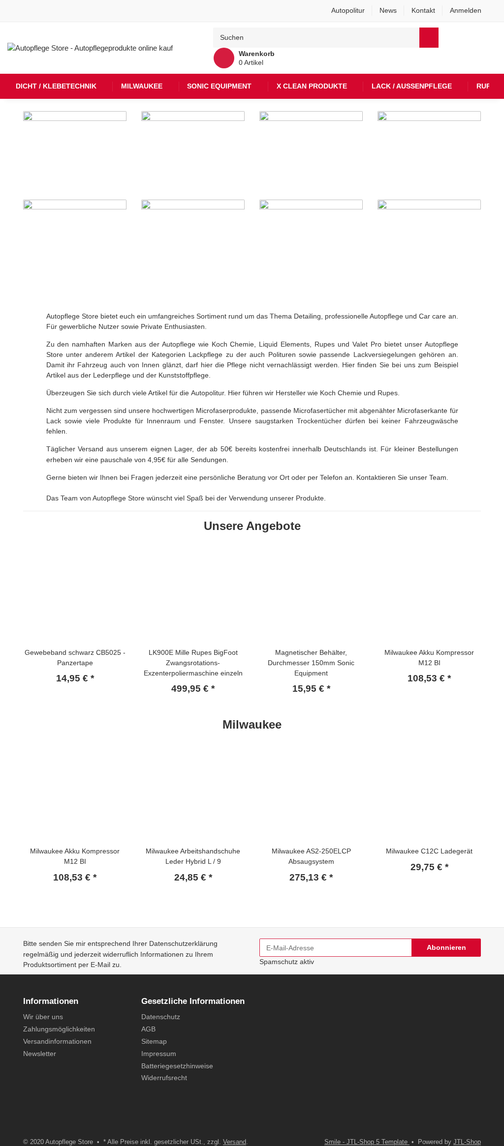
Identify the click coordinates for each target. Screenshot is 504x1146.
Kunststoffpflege (183, 375)
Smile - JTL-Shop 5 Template (367, 1142)
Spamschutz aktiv (286, 962)
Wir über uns (43, 1017)
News (388, 10)
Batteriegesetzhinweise (177, 1066)
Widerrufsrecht (164, 1078)
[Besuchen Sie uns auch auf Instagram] (45, 1116)
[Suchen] (429, 38)
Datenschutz (160, 1017)
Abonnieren (446, 947)
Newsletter (39, 1054)
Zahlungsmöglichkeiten (59, 1029)
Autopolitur (348, 10)
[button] (469, 11)
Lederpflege (112, 375)
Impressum (158, 1054)
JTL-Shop (467, 1142)
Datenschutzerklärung (183, 943)
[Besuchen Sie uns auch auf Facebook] (29, 1116)
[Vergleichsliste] (468, 37)
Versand (234, 1142)
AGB (148, 1029)
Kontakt (423, 10)
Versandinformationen (57, 1041)
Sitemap (154, 1041)
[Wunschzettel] (488, 37)
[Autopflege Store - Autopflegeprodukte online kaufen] (90, 48)
